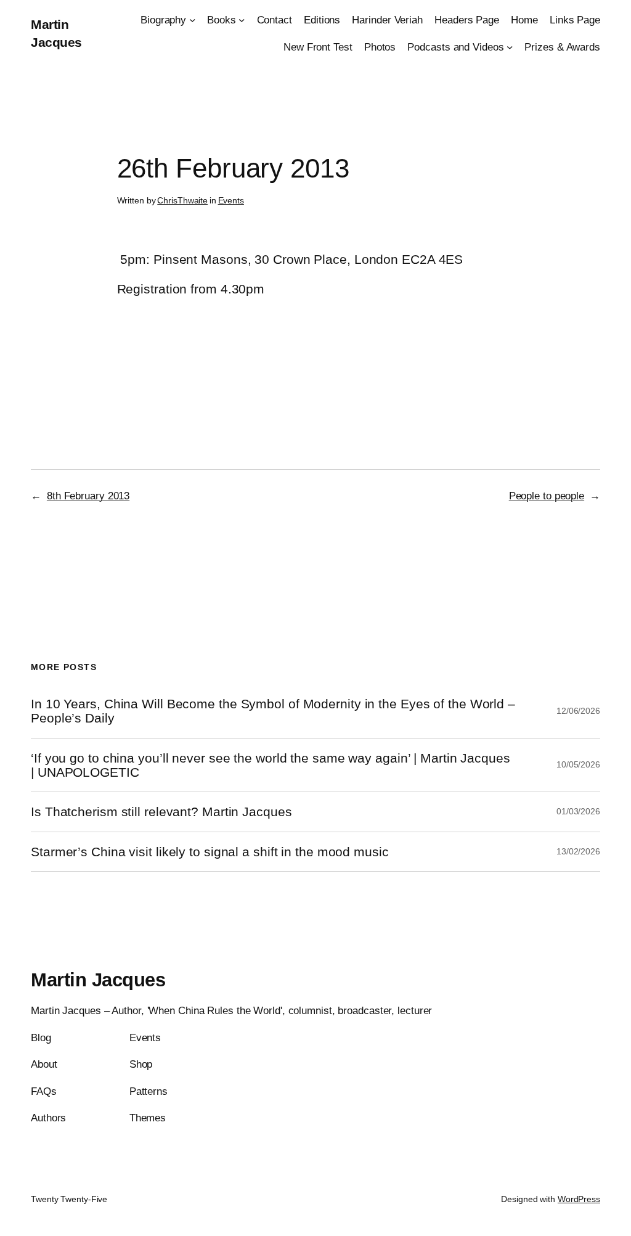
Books (221, 20)
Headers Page (466, 20)
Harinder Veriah (387, 20)
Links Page (575, 20)
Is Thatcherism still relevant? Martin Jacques (161, 811)
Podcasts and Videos (455, 47)
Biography (163, 20)
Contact (274, 20)
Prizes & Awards (562, 47)
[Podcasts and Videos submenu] (510, 46)
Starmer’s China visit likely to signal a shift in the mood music (210, 852)
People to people (546, 495)
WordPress (579, 1199)
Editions (322, 20)
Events (231, 200)
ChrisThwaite (182, 200)
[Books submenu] (241, 20)
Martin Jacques (98, 980)
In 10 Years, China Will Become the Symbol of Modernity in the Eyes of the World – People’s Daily (273, 711)
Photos (380, 47)
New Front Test (317, 47)
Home (524, 20)
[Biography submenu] (192, 20)
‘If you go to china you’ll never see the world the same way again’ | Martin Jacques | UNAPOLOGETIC (270, 765)
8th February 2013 (88, 495)
